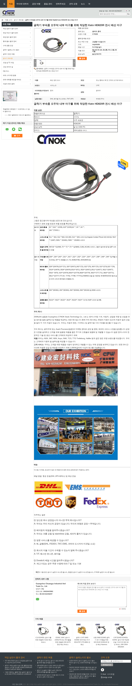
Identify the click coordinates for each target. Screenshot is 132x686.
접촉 (83, 58)
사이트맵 (110, 674)
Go (128, 14)
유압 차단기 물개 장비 (10, 33)
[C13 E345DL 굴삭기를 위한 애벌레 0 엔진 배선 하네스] (43, 630)
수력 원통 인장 (8, 46)
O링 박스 (6, 71)
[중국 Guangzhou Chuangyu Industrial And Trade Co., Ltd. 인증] (10, 96)
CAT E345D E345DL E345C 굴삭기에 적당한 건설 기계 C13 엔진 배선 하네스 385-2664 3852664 (121, 642)
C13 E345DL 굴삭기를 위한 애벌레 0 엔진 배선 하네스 (43, 640)
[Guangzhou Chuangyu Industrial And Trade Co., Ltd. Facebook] (102, 670)
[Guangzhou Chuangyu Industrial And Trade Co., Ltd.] (9, 13)
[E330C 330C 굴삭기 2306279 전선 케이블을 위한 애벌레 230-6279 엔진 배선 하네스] (63, 630)
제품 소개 (8, 20)
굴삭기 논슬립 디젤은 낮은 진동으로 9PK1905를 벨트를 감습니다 (49, 671)
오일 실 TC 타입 (8, 63)
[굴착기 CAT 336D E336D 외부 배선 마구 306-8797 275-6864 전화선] (82, 630)
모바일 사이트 (107, 677)
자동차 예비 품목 (9, 84)
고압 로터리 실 (8, 67)
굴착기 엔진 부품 (9, 54)
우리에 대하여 (22, 4)
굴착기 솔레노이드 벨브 (11, 50)
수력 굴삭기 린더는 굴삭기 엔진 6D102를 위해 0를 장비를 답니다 (50, 662)
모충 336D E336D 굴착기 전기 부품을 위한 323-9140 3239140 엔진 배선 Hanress (101, 641)
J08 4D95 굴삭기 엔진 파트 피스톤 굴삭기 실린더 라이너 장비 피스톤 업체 (50, 666)
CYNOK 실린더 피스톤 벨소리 (104, 572)
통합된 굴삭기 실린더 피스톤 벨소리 (80, 572)
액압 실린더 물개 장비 (10, 29)
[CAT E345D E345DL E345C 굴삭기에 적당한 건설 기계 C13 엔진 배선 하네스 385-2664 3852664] (121, 630)
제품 (11, 4)
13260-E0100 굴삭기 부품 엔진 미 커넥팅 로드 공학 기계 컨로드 (50, 676)
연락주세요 (60, 4)
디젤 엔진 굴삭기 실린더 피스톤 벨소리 (53, 572)
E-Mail (103, 674)
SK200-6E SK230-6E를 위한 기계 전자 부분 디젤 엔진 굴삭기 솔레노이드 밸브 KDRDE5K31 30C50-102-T (82, 676)
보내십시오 (107, 665)
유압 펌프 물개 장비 (9, 37)
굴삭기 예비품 (18, 20)
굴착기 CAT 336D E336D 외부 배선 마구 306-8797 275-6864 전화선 (82, 641)
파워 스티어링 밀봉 (9, 75)
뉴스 (83, 4)
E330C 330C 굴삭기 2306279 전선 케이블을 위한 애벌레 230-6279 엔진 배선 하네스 (63, 641)
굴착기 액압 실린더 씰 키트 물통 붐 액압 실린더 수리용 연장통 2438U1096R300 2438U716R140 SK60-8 (18, 667)
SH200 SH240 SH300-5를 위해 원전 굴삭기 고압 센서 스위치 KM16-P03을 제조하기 (83, 669)
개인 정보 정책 (17, 684)
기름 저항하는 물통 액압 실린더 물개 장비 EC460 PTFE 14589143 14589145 (18, 673)
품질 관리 (48, 4)
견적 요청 (73, 4)
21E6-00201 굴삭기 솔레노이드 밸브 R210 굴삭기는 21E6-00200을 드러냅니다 (83, 663)
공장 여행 (36, 4)
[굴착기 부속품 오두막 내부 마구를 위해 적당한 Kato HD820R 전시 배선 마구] (55, 43)
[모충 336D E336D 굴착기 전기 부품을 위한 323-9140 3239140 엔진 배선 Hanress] (101, 630)
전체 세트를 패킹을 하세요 (12, 80)
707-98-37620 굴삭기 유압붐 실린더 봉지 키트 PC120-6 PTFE (18, 662)
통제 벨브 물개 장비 (9, 41)
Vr (89, 4)
